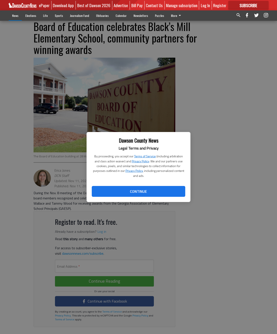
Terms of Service (145, 156)
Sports (59, 15)
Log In (205, 5)
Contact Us (154, 5)
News (15, 15)
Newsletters (141, 15)
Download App (63, 5)
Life (45, 15)
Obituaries (102, 15)
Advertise (121, 5)
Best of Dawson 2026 (93, 5)
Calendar (121, 15)
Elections (30, 15)
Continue (138, 191)
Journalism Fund (79, 15)
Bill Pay (137, 5)
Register (219, 5)
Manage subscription (181, 5)
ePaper (44, 5)
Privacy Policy (140, 161)
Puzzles (159, 15)
